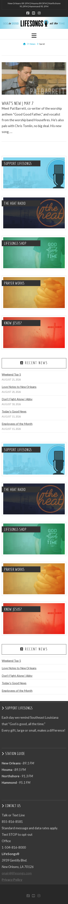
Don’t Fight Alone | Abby (17, 399)
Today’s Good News (14, 411)
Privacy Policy (12, 880)
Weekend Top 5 (11, 374)
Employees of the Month (17, 423)
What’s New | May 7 (17, 103)
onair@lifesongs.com (17, 873)
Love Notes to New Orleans (19, 386)
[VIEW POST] (34, 78)
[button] (34, 36)
